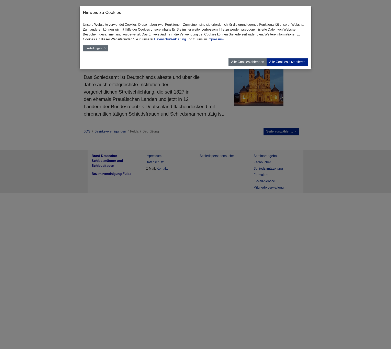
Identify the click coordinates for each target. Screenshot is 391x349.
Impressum (216, 39)
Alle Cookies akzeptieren (287, 62)
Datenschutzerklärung (170, 39)
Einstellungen (93, 48)
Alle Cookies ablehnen (247, 62)
